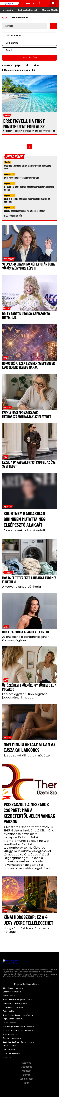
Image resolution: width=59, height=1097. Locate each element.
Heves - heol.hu (9, 1023)
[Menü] (53, 3)
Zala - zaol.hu (9, 1057)
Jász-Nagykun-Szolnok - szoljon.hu (18, 1026)
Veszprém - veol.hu (11, 1053)
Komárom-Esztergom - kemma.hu (18, 1030)
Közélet (26, 1063)
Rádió (26, 1083)
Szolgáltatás (27, 1079)
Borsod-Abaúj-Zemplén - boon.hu (18, 999)
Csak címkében (29, 57)
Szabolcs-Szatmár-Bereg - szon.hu (18, 1042)
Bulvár (27, 1075)
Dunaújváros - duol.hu (13, 1007)
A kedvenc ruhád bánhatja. (22, 586)
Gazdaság (27, 1067)
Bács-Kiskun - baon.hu (13, 988)
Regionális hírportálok (26, 984)
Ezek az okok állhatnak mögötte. (27, 755)
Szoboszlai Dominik (27, 10)
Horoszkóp (7, 10)
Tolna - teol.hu (9, 1046)
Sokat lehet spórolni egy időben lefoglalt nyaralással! (29, 131)
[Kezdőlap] (9, 3)
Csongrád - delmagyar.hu (15, 1003)
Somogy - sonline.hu (12, 1038)
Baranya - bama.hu (12, 992)
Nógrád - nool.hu (10, 1034)
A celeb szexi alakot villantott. (25, 530)
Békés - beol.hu (9, 996)
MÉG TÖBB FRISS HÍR (13, 215)
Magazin (27, 1071)
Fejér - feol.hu (8, 1011)
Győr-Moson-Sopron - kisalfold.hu (18, 1015)
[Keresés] (46, 3)
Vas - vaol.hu (9, 1050)
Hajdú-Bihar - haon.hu (13, 1019)
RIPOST (5, 17)
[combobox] (27, 35)
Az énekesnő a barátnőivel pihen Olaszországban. (25, 638)
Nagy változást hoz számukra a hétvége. (26, 930)
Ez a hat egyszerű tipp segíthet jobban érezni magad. (24, 695)
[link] (9, 259)
